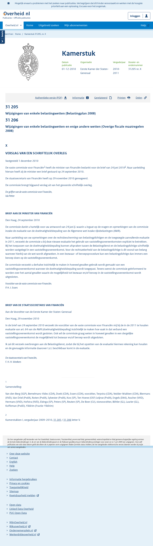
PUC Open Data (18, 513)
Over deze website (19, 453)
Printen (121, 97)
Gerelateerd (100, 97)
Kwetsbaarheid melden (22, 495)
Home (29, 25)
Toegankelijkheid (18, 487)
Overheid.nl (11, 26)
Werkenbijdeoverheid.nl (22, 534)
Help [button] (143, 25)
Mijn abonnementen (75, 25)
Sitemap (14, 491)
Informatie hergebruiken (23, 479)
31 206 (67, 420)
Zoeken (13, 469)
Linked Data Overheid (21, 509)
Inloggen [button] (135, 16)
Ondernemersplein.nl (21, 530)
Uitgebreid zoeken (49, 25)
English (13, 461)
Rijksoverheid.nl (18, 526)
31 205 (57, 420)
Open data (15, 504)
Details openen (2, 36)
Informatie (78, 97)
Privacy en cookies (19, 483)
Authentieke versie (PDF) (49, 98)
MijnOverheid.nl (18, 522)
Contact (13, 457)
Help (12, 465)
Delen (139, 97)
